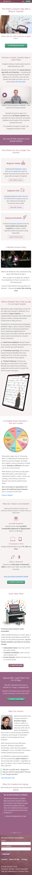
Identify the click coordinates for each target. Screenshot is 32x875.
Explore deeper (7, 495)
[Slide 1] (12, 833)
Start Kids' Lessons (16, 207)
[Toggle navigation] (1, 1)
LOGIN (23, 1)
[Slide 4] (20, 833)
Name (3, 841)
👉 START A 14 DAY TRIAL (16, 582)
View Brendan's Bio (8, 778)
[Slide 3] (17, 833)
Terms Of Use (14, 859)
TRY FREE (28, 1)
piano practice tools (19, 224)
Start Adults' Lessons (16, 180)
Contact (4, 859)
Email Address (6, 846)
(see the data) (20, 82)
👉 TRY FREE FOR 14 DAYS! (16, 45)
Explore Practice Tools (16, 237)
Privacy (24, 859)
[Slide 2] (14, 833)
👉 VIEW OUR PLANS (16, 665)
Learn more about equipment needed (16, 576)
